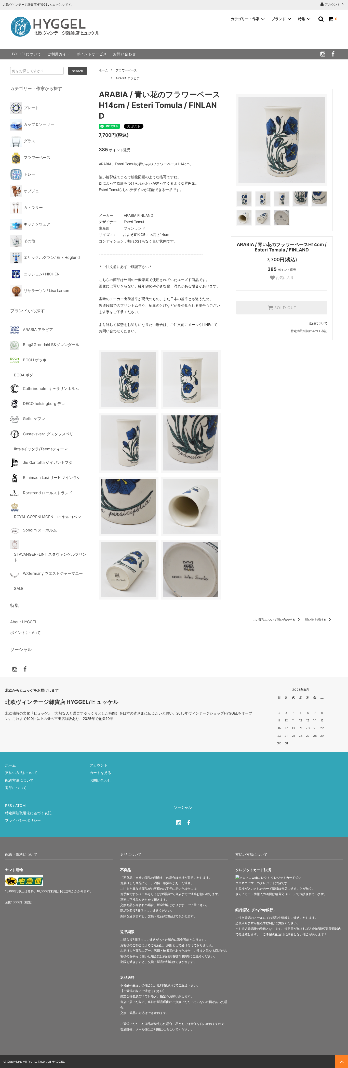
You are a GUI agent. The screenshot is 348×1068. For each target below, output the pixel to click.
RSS (8, 805)
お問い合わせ (124, 54)
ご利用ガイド (58, 54)
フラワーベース (126, 70)
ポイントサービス (91, 54)
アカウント (332, 4)
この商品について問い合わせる (274, 619)
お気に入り (284, 278)
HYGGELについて (25, 54)
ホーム (103, 70)
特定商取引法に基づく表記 (309, 331)
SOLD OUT (284, 308)
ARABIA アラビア (128, 78)
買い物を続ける (316, 619)
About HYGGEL (23, 621)
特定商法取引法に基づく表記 (28, 813)
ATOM (20, 805)
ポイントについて (25, 632)
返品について (318, 323)
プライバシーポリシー (23, 820)
